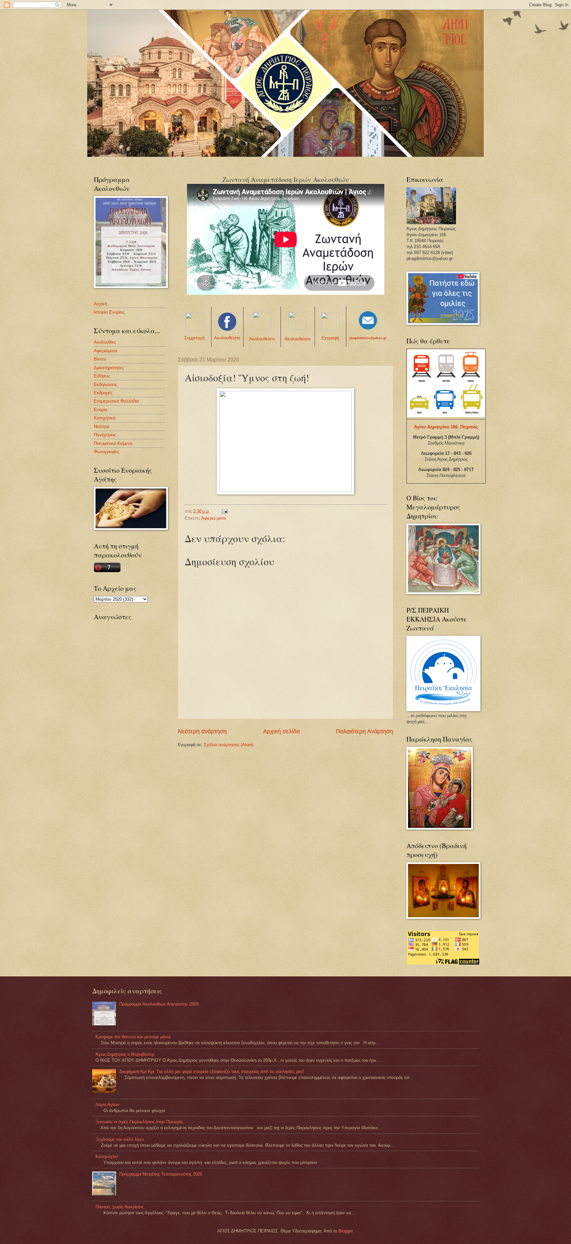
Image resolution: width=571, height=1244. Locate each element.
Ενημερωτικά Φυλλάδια (116, 401)
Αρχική (100, 303)
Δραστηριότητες (109, 367)
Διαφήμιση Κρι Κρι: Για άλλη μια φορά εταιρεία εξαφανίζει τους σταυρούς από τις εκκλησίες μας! (211, 1071)
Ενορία (100, 409)
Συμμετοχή (194, 337)
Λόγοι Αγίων (107, 1104)
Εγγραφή (330, 337)
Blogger (345, 1230)
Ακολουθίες (105, 342)
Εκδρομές (103, 392)
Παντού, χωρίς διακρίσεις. (120, 1206)
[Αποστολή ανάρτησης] (224, 511)
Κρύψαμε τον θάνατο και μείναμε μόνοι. (133, 1036)
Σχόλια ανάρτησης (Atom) (228, 744)
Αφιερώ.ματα (213, 518)
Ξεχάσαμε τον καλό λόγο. (120, 1139)
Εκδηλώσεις (105, 384)
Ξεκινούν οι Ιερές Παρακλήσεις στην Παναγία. (139, 1121)
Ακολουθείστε (227, 337)
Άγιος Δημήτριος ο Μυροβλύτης (125, 1054)
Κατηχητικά (105, 417)
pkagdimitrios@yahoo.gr (368, 338)
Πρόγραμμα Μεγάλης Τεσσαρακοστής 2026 (160, 1174)
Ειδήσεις (102, 375)
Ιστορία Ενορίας (109, 312)
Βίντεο (100, 359)
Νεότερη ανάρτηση (202, 731)
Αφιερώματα (105, 350)
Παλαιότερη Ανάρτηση (364, 731)
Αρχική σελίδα (281, 731)
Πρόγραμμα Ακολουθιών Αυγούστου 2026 (159, 1004)
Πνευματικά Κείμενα (113, 443)
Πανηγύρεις (105, 434)
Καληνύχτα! (106, 1156)
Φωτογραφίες (106, 451)
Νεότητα (101, 426)
